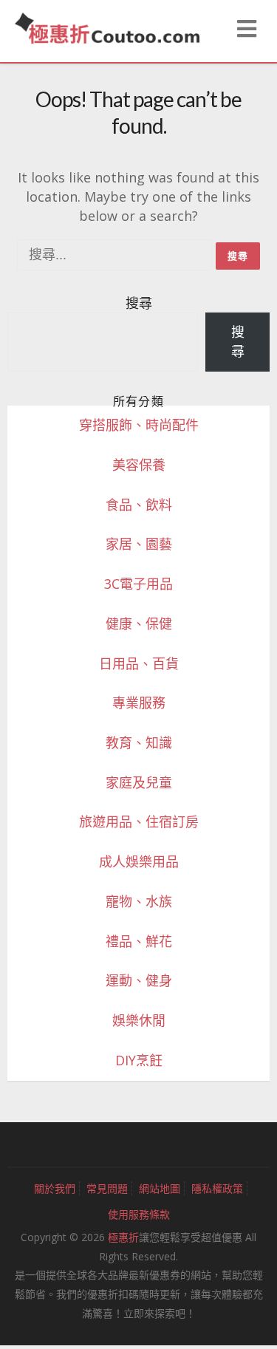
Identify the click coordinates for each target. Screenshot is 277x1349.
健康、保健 (139, 623)
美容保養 (138, 465)
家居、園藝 (139, 544)
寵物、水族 (139, 901)
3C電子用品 (138, 583)
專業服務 (138, 702)
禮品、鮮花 (139, 941)
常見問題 (107, 1188)
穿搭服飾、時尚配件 (139, 425)
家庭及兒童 (139, 782)
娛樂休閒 (138, 1020)
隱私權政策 (217, 1188)
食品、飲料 (139, 504)
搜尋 (139, 303)
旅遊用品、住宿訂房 (139, 821)
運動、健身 (139, 980)
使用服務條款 (139, 1214)
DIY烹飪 (139, 1060)
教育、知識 (139, 742)
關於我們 (54, 1188)
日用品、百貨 (139, 663)
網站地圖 (159, 1188)
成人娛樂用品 (139, 861)
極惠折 (123, 1237)
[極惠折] (107, 26)
